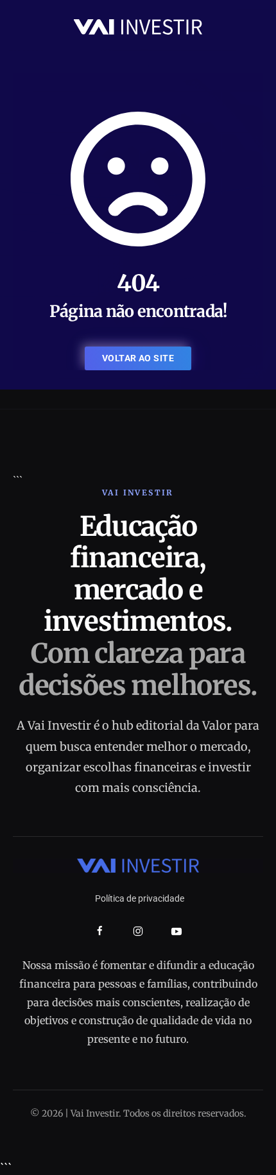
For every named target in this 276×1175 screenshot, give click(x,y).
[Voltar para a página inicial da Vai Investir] (138, 26)
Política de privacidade (139, 898)
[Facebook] (99, 930)
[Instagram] (138, 931)
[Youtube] (176, 931)
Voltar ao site (138, 358)
